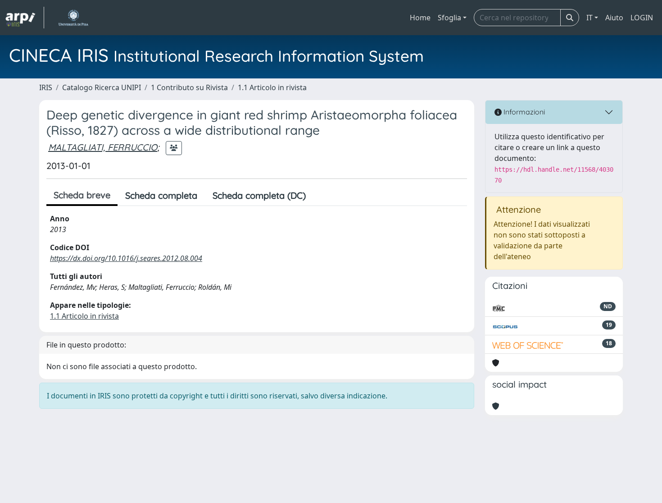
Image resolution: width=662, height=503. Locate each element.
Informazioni (523, 111)
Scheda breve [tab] (82, 195)
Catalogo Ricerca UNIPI (101, 87)
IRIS (45, 87)
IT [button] (589, 18)
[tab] (321, 195)
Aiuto (614, 18)
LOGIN (641, 18)
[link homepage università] (73, 17)
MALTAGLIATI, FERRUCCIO (102, 147)
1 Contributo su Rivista (189, 87)
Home (420, 18)
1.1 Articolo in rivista (272, 87)
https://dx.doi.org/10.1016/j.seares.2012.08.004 (126, 258)
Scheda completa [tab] (161, 195)
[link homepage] (24, 17)
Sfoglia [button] (449, 18)
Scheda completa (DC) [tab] (259, 195)
